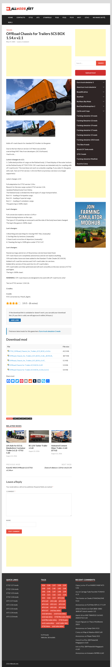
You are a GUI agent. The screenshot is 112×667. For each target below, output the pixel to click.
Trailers (9, 30)
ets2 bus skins (55, 610)
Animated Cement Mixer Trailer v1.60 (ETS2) (59, 448)
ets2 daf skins (47, 614)
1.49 (26, 418)
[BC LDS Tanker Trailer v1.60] (39, 443)
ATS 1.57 (45, 610)
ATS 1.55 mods (12, 609)
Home (10, 17)
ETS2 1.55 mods (12, 593)
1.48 (59, 592)
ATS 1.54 (45, 607)
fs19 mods (45, 635)
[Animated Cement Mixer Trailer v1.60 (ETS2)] (61, 443)
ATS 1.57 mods (12, 601)
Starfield (47, 17)
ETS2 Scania (63, 620)
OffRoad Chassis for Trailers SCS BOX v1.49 (26, 365)
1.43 (15, 418)
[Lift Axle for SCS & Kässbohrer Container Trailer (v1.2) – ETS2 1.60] (16, 443)
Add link (15, 320)
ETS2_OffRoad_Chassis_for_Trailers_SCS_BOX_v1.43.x (29, 351)
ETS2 (31, 17)
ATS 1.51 (53, 604)
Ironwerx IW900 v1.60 (95, 653)
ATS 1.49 (62, 601)
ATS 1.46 (61, 598)
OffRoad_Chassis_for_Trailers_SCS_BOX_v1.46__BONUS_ (31, 356)
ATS (37, 17)
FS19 (72, 17)
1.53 (59, 595)
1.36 (48, 585)
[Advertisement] (39, 61)
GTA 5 (87, 17)
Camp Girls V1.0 (93, 628)
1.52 (53, 595)
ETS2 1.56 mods (12, 589)
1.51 (48, 595)
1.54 (30, 418)
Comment (11, 491)
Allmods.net (14, 664)
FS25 (57, 17)
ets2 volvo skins (57, 626)
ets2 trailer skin (61, 623)
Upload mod (90, 73)
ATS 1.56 (62, 607)
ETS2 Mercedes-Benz (62, 617)
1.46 (18, 418)
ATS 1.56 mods (12, 605)
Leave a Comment (23, 42)
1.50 (43, 595)
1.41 (48, 588)
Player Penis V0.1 (93, 636)
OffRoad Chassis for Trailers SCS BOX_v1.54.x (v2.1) (29, 370)
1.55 (43, 598)
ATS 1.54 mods (12, 613)
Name (8, 520)
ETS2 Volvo (46, 626)
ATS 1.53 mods (12, 616)
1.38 (59, 585)
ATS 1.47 (45, 601)
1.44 (64, 588)
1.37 (53, 585)
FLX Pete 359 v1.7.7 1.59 (96, 605)
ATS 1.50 (45, 604)
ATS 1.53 (62, 604)
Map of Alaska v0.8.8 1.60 (92, 632)
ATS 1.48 (53, 601)
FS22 (64, 17)
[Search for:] (90, 63)
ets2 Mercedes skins (49, 620)
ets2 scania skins (48, 623)
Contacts (21, 17)
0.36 (43, 585)
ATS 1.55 (53, 607)
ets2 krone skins (60, 614)
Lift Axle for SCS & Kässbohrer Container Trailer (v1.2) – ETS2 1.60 (15, 449)
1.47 (22, 418)
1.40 (43, 588)
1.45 (43, 592)
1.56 (48, 598)
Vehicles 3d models (48, 637)
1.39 (64, 585)
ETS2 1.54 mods (12, 597)
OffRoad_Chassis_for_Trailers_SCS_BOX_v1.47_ (27, 360)
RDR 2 (10, 22)
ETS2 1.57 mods (12, 585)
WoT (79, 17)
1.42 (53, 588)
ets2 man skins (47, 617)
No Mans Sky (98, 17)
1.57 (53, 598)
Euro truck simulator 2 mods (49, 331)
